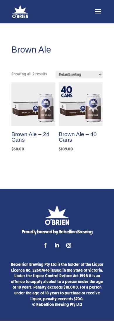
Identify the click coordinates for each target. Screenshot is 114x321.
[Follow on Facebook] (45, 245)
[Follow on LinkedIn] (57, 245)
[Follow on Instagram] (68, 245)
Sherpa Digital (62, 318)
